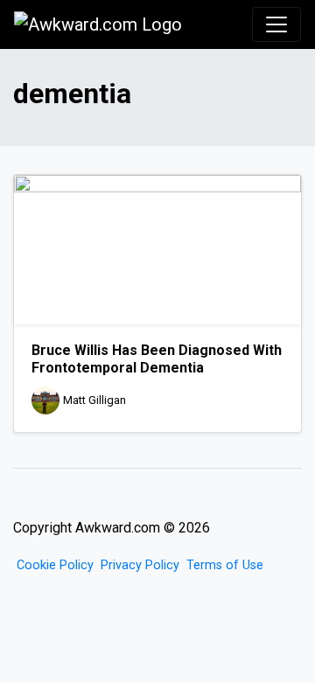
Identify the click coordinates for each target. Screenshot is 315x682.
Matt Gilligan (94, 400)
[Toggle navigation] (276, 24)
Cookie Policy (55, 565)
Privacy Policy (140, 565)
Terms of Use (224, 565)
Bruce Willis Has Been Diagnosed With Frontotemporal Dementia (157, 358)
